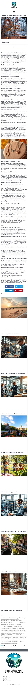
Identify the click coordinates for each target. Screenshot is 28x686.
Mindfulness (4, 636)
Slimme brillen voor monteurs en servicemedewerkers (13, 373)
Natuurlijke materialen (6, 637)
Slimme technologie (5, 640)
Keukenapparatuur (10, 633)
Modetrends (24, 635)
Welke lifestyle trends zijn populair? (9, 492)
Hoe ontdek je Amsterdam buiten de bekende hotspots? (13, 571)
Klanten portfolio (7, 680)
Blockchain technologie (12, 618)
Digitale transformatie (4, 619)
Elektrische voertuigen (10, 624)
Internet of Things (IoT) (21, 631)
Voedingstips (11, 643)
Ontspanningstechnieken (18, 637)
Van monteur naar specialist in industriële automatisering (13, 531)
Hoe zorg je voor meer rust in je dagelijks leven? (11, 610)
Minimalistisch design (11, 635)
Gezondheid (4, 630)
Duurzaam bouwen (15, 619)
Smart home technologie (16, 640)
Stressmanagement (5, 641)
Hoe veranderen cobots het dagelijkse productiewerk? (13, 413)
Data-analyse (22, 618)
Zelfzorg (15, 643)
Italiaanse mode (4, 633)
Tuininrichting (6, 643)
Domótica (10, 619)
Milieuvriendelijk (18, 634)
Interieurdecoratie (19, 630)
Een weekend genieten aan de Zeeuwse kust (10, 333)
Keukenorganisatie (16, 633)
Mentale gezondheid (10, 634)
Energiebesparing (15, 626)
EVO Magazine (6, 676)
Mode (2, 645)
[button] (14, 12)
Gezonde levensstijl (6, 628)
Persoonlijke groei (5, 638)
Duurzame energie (6, 622)
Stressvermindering (15, 641)
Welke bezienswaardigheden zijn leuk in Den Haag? (12, 452)
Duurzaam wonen (16, 621)
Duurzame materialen (16, 622)
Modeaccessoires (19, 635)
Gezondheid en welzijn (10, 630)
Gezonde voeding (18, 628)
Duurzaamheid (5, 621)
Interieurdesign (5, 632)
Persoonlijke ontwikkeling (14, 638)
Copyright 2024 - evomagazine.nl (14, 684)
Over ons (5, 679)
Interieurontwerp (13, 631)
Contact (5, 678)
